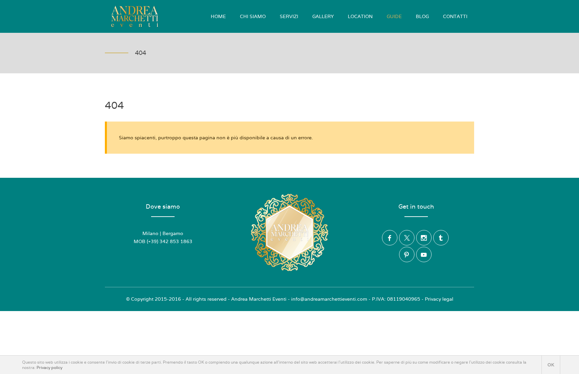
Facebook (389, 237)
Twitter (406, 237)
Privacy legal (439, 299)
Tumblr (441, 237)
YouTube (423, 254)
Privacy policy (49, 367)
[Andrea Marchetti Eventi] (135, 16)
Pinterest (406, 254)
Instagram (423, 237)
